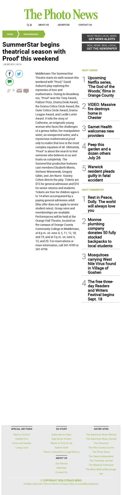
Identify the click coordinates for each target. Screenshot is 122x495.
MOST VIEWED (89, 70)
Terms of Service (51, 483)
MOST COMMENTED (93, 189)
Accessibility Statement (87, 483)
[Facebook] (10, 74)
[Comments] (10, 82)
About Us (43, 24)
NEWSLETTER (94, 3)
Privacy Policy (67, 483)
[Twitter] (19, 74)
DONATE (111, 3)
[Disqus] (41, 296)
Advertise (64, 24)
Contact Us (85, 24)
